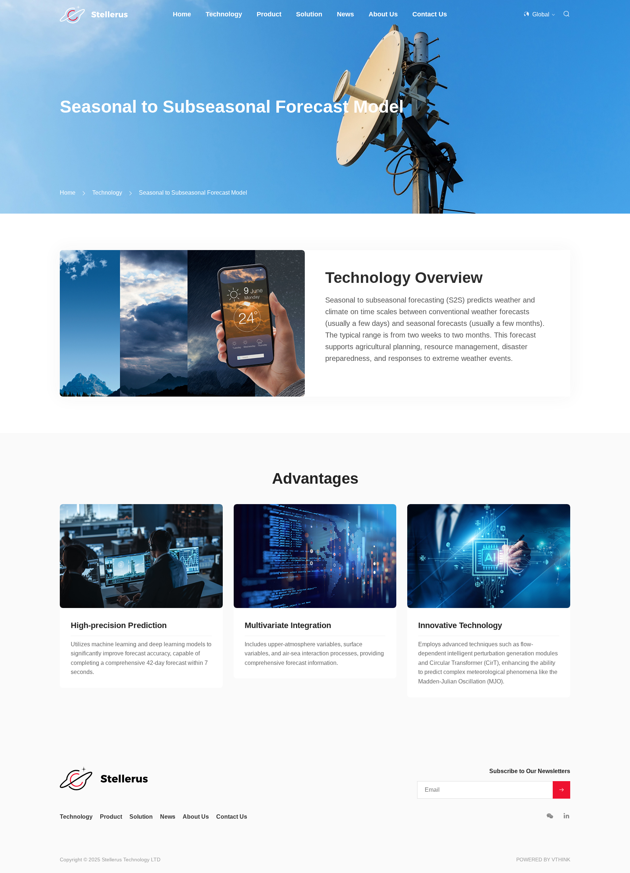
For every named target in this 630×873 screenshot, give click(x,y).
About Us (383, 14)
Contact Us (429, 14)
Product (269, 14)
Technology (224, 14)
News (345, 14)
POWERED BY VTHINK (543, 859)
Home (182, 14)
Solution (309, 14)
